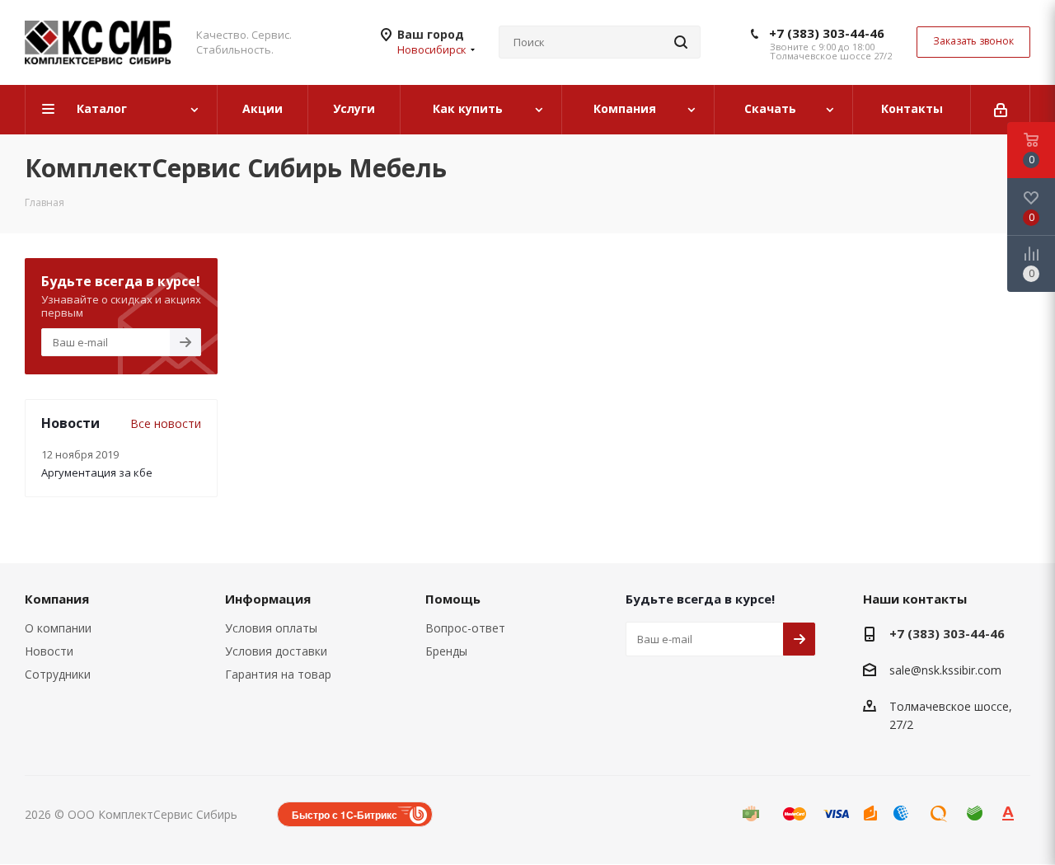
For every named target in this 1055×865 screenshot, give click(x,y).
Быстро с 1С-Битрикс (344, 814)
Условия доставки (276, 651)
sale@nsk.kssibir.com (945, 670)
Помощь (453, 598)
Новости (49, 651)
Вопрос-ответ (465, 628)
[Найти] (681, 42)
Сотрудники (58, 674)
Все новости (165, 423)
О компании (58, 628)
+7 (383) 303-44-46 (826, 33)
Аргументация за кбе (96, 472)
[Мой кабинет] (1000, 109)
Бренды (446, 651)
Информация (268, 598)
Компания (57, 598)
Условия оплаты (271, 628)
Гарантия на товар (278, 674)
